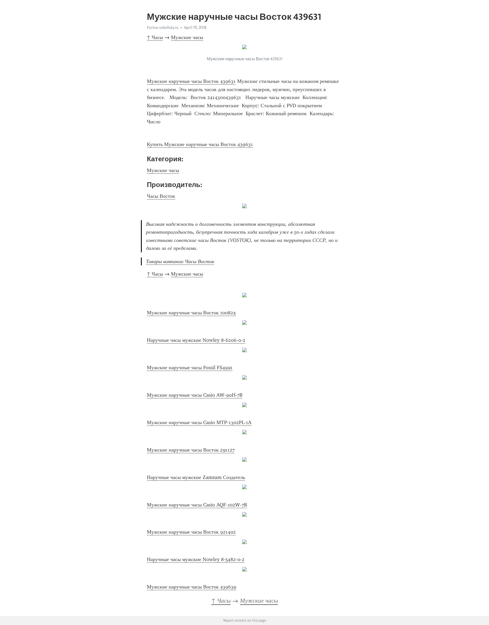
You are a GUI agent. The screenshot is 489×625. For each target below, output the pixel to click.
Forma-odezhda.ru (163, 27)
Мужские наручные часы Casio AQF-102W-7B (197, 505)
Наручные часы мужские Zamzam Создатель (196, 477)
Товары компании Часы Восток (180, 261)
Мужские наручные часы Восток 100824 (191, 313)
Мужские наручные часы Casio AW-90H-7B (195, 395)
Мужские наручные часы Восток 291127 (191, 450)
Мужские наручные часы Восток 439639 (191, 587)
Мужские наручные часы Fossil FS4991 (190, 367)
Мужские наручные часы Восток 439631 (191, 81)
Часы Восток (161, 196)
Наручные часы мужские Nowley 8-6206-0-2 (196, 340)
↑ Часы (155, 37)
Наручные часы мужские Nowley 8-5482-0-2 (195, 559)
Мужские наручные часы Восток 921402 (191, 532)
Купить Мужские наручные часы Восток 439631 (200, 144)
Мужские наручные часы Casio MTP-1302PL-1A (199, 422)
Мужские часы (187, 37)
